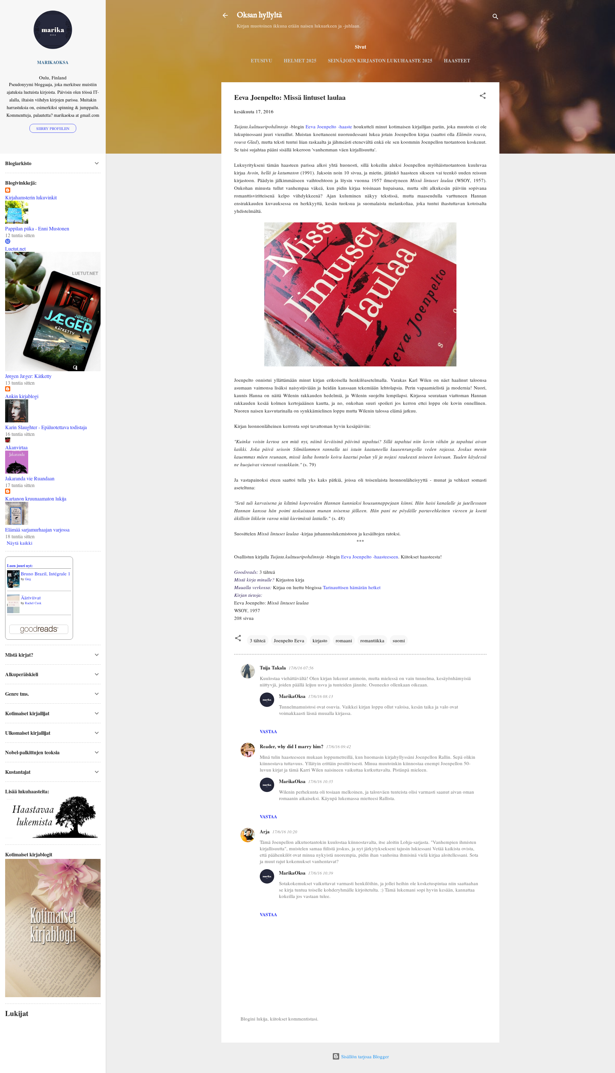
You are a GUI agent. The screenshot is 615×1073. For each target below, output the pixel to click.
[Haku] (495, 17)
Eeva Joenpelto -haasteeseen (369, 556)
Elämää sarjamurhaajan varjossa (37, 529)
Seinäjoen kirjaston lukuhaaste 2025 (380, 60)
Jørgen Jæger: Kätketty (28, 375)
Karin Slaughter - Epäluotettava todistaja (46, 427)
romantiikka (372, 640)
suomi (399, 640)
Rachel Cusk (33, 603)
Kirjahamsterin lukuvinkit (31, 197)
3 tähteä (258, 640)
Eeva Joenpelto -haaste (329, 126)
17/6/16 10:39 (320, 873)
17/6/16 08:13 (320, 696)
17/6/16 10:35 (320, 781)
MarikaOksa (292, 696)
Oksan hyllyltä (259, 15)
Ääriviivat (31, 597)
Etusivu (261, 60)
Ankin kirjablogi (21, 396)
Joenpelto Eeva (289, 640)
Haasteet (457, 60)
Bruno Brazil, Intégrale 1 (45, 573)
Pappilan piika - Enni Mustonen (37, 228)
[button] (483, 96)
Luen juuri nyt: (20, 565)
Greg (28, 579)
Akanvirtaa (16, 447)
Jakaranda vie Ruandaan (29, 478)
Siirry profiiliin (53, 128)
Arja (265, 831)
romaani (344, 640)
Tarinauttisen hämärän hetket (352, 587)
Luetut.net (15, 248)
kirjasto (320, 640)
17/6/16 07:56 (301, 668)
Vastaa (268, 731)
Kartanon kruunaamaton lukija (35, 498)
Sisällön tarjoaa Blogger (364, 1056)
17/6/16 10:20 (284, 832)
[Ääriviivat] (13, 611)
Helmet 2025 (300, 60)
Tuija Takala (273, 667)
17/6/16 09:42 (338, 746)
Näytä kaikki (19, 543)
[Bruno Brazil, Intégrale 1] (13, 586)
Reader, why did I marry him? (292, 746)
